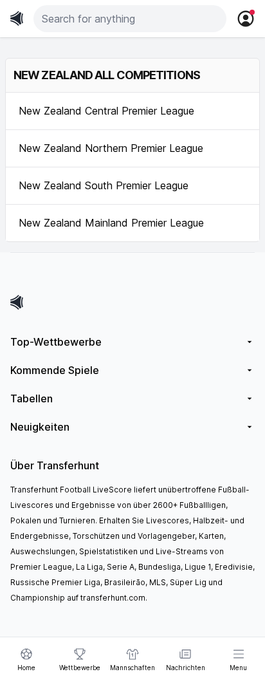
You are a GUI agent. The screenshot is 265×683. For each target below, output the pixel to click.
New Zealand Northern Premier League (111, 148)
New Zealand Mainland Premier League (111, 222)
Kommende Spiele (54, 370)
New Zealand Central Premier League (106, 110)
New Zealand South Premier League (103, 185)
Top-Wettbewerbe (56, 341)
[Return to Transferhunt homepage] (16, 18)
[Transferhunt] (132, 302)
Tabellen (31, 398)
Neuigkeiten (39, 426)
